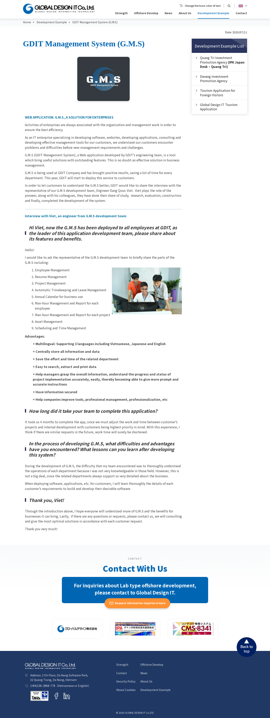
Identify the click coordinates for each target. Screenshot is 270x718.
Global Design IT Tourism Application (219, 106)
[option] (103, 79)
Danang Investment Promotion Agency (214, 78)
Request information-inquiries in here (140, 603)
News (168, 13)
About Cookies (126, 690)
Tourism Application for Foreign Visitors (217, 92)
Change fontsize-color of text (203, 5)
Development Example (213, 13)
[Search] (229, 6)
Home (27, 22)
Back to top (247, 647)
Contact (241, 13)
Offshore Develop (146, 13)
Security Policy (125, 681)
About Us (185, 13)
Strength (121, 13)
